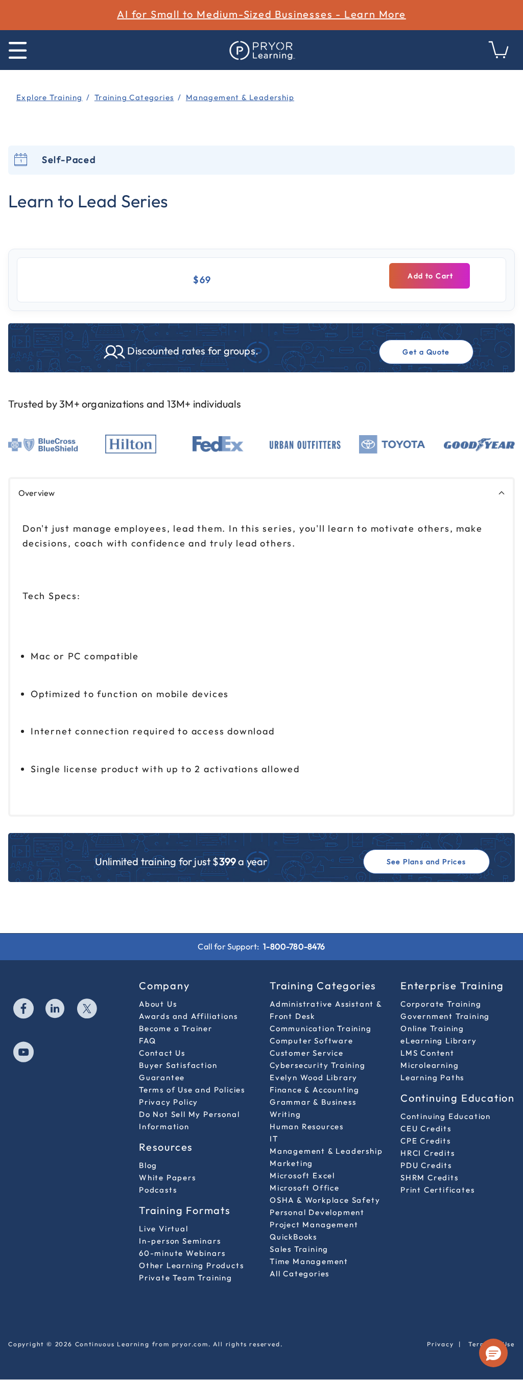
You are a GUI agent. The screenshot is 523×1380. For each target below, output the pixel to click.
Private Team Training (185, 1277)
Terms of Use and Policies (192, 1090)
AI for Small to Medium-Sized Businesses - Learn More (261, 14)
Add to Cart (430, 275)
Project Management (314, 1224)
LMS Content (427, 1053)
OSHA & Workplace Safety (325, 1200)
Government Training (445, 1016)
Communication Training (321, 1028)
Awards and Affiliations (188, 1016)
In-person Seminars (180, 1241)
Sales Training (299, 1249)
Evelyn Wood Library (314, 1077)
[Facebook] (24, 1009)
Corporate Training (440, 1004)
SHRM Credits (429, 1177)
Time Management (309, 1261)
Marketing (291, 1163)
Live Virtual (163, 1228)
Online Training (432, 1028)
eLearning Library (438, 1040)
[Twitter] (87, 1009)
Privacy (440, 1344)
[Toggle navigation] (17, 50)
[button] (493, 1353)
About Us (158, 1004)
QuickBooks (293, 1237)
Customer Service (307, 1053)
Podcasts (158, 1190)
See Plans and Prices (426, 861)
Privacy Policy (168, 1102)
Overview (36, 493)
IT (274, 1139)
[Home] (261, 50)
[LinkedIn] (55, 1009)
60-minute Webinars (182, 1253)
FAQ (147, 1040)
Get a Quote (425, 351)
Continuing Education (445, 1116)
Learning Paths (432, 1077)
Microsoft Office (305, 1188)
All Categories (299, 1273)
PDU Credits (426, 1165)
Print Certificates (437, 1190)
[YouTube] (24, 1053)
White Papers (167, 1177)
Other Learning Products (191, 1265)
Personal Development (317, 1212)
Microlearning (429, 1065)
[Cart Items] (499, 55)
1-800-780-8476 (294, 946)
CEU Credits (425, 1128)
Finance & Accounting (315, 1090)
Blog (148, 1165)
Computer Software (311, 1040)
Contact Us (162, 1053)
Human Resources (307, 1126)
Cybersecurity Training (318, 1065)
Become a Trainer (175, 1028)
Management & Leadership (326, 1151)
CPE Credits (425, 1141)
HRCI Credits (427, 1153)
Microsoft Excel (302, 1175)
